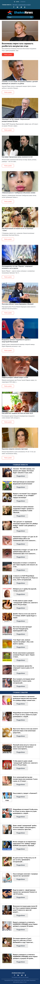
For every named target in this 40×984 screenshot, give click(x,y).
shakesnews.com (18, 973)
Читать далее (8, 54)
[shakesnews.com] (20, 12)
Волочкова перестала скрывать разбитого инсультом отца (17, 44)
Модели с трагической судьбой (22, 4)
